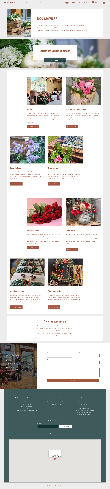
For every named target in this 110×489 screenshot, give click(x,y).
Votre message (51, 366)
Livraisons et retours (84, 402)
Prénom (49, 353)
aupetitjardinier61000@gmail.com (16, 370)
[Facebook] (6, 373)
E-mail (48, 359)
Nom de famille (79, 353)
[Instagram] (9, 373)
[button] (104, 2)
